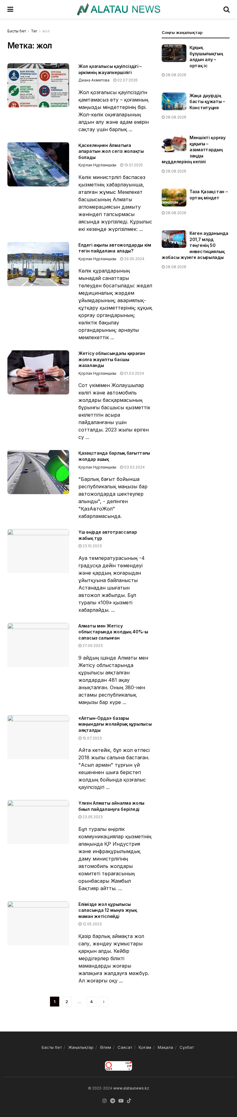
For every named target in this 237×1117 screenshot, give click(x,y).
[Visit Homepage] (118, 9)
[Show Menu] (10, 9)
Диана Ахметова (94, 80)
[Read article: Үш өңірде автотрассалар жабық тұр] (38, 551)
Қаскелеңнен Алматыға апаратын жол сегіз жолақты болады (111, 151)
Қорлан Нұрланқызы (97, 165)
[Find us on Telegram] (112, 1101)
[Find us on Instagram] (104, 1101)
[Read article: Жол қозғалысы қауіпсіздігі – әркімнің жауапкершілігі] (38, 85)
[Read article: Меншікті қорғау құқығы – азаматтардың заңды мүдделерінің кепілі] (174, 143)
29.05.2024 (133, 258)
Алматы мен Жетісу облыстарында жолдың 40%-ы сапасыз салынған (113, 631)
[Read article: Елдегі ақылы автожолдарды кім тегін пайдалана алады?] (38, 264)
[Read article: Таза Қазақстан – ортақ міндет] (174, 197)
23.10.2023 (91, 546)
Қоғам (145, 1047)
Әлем (105, 1047)
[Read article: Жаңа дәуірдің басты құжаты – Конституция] (174, 101)
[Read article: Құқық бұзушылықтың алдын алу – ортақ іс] (174, 53)
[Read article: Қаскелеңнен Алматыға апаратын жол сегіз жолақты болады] (38, 164)
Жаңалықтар (81, 1047)
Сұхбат (187, 1047)
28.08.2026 (175, 75)
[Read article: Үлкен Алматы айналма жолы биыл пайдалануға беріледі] (38, 822)
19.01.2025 (133, 165)
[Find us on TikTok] (129, 1101)
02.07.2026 (127, 80)
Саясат (125, 1047)
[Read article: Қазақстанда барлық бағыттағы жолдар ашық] (38, 472)
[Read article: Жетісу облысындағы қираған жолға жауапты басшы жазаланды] (38, 372)
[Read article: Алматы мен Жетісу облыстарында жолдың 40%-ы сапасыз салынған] (38, 645)
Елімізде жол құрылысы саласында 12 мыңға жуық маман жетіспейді (107, 910)
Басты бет (16, 31)
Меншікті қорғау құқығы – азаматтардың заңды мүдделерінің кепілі (194, 149)
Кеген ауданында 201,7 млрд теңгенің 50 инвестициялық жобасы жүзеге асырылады (195, 245)
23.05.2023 (92, 817)
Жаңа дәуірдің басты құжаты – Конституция (207, 101)
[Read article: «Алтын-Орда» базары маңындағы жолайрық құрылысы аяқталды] (38, 737)
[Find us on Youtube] (120, 1101)
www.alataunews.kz (131, 1088)
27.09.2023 (92, 645)
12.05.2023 (91, 924)
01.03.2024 (133, 373)
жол (46, 31)
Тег (34, 31)
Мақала (165, 1047)
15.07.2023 (91, 738)
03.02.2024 (134, 467)
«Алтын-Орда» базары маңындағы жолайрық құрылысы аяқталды (115, 724)
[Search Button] (226, 9)
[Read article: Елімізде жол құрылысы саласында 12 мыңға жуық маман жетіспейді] (38, 923)
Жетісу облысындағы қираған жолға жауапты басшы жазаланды (111, 359)
